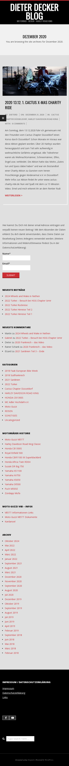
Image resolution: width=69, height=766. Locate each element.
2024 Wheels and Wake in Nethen (22, 296)
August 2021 (11, 567)
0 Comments (18, 123)
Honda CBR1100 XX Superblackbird (23, 457)
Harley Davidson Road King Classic (23, 444)
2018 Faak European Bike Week (21, 370)
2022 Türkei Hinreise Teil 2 (18, 309)
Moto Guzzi (11, 406)
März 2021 (10, 572)
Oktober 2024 (12, 541)
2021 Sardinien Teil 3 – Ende (29, 351)
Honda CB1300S (13, 448)
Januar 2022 (11, 558)
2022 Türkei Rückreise (16, 305)
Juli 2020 (9, 594)
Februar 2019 (12, 630)
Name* (6, 253)
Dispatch (31, 759)
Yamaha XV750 (12, 475)
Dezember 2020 (13, 576)
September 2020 (13, 585)
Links (5, 697)
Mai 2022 (9, 545)
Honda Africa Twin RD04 (17, 461)
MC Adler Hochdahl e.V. (17, 402)
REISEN (9, 411)
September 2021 (13, 563)
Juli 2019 (9, 617)
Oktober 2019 (12, 603)
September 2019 (13, 608)
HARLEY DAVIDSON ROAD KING (43, 119)
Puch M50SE (11, 488)
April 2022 (10, 549)
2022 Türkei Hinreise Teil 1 (18, 314)
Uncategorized (12, 420)
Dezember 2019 (13, 599)
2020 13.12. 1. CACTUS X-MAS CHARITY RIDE (33, 104)
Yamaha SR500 (13, 484)
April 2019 (10, 626)
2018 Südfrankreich (15, 375)
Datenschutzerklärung (13, 692)
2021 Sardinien (12, 379)
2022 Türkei (11, 384)
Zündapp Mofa (12, 493)
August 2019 (11, 612)
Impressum (8, 688)
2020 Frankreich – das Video (29, 342)
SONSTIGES (11, 415)
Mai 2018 (9, 643)
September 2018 (13, 635)
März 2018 (10, 648)
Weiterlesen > (13, 195)
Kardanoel (10, 521)
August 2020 (11, 590)
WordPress (49, 759)
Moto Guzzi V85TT (14, 439)
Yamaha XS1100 (13, 470)
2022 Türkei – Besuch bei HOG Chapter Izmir (28, 300)
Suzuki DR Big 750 (14, 466)
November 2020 (13, 581)
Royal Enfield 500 (14, 452)
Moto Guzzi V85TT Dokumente (21, 517)
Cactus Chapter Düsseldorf (19, 388)
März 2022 (10, 554)
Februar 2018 (12, 652)
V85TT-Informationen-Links (19, 512)
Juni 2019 (9, 621)
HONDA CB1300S (14, 397)
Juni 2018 (9, 639)
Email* (6, 263)
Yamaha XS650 (12, 479)
